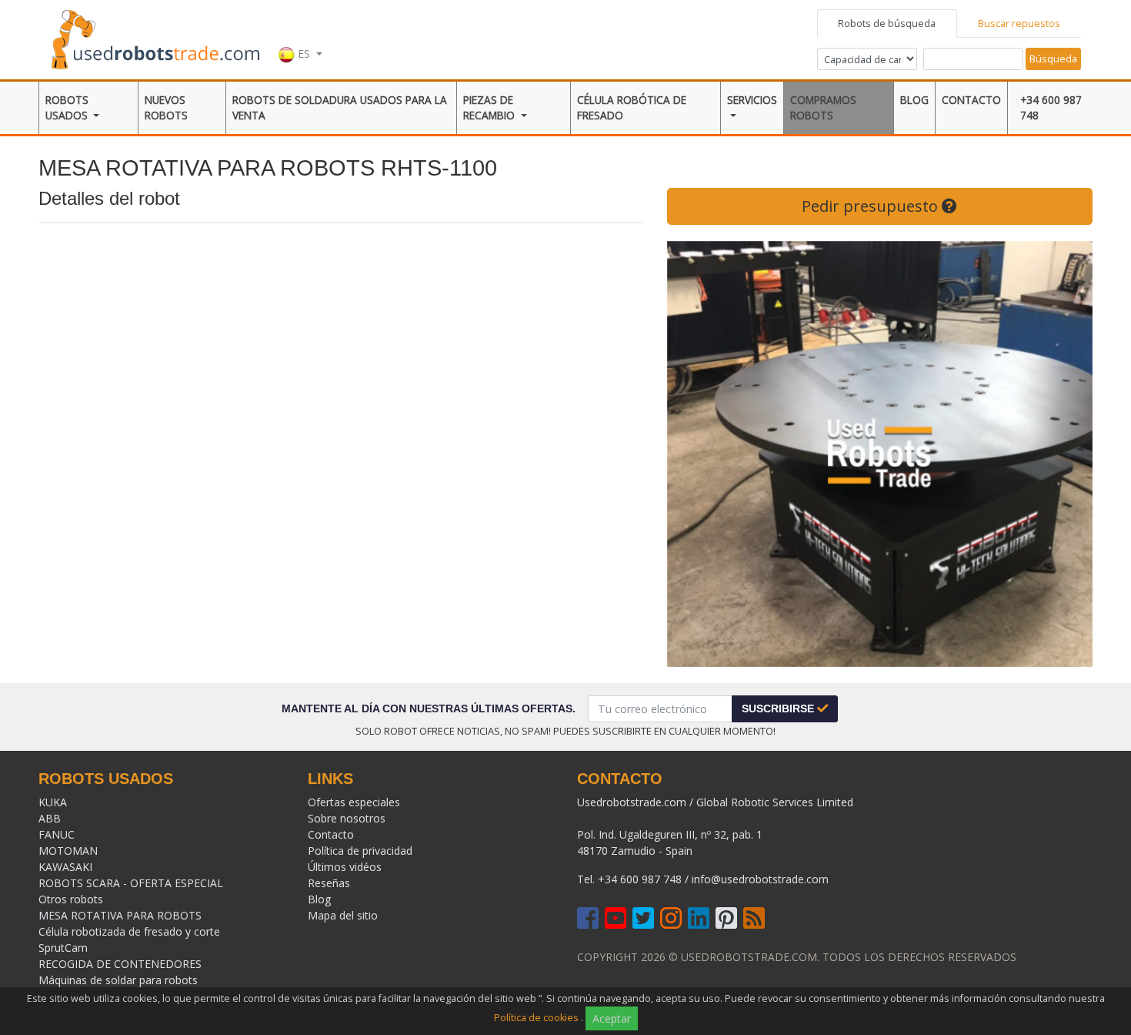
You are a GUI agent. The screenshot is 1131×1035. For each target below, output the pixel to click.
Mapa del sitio (343, 915)
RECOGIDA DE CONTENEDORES (120, 963)
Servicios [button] (752, 99)
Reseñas (329, 883)
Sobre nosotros (346, 818)
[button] (300, 37)
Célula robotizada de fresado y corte (129, 931)
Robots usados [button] (68, 107)
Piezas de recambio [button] (490, 107)
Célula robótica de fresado (631, 107)
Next (1069, 453)
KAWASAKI (65, 866)
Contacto (971, 99)
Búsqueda (1053, 58)
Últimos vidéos (345, 866)
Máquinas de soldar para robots (118, 980)
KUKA (52, 802)
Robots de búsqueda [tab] (887, 23)
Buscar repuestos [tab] (1019, 23)
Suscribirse (779, 708)
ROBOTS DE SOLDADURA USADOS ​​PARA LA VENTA (339, 107)
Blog (914, 99)
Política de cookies (536, 1017)
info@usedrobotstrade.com (760, 879)
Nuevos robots (166, 107)
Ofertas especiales (354, 802)
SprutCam (63, 947)
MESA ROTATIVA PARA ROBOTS (120, 915)
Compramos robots (823, 107)
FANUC (56, 834)
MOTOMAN (68, 850)
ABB (49, 818)
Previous (690, 453)
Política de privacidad (360, 850)
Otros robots (70, 899)
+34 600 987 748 (1051, 107)
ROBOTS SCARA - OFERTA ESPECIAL (130, 883)
